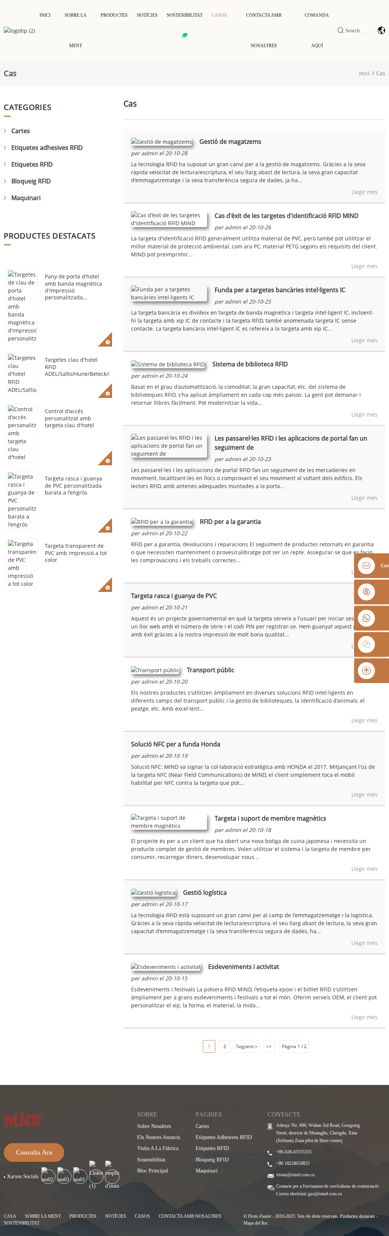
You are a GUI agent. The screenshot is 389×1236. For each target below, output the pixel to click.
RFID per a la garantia (230, 521)
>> (269, 1046)
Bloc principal (152, 1171)
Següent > (247, 1046)
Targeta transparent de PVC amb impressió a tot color (76, 552)
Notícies (147, 15)
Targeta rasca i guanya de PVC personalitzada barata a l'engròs (73, 485)
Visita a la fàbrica (158, 1148)
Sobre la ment (76, 30)
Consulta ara (34, 1152)
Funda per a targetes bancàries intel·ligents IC (280, 290)
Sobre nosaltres (154, 1126)
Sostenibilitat (184, 15)
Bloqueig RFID (31, 181)
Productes (114, 15)
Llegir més (364, 192)
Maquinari (26, 198)
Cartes (20, 131)
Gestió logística (205, 892)
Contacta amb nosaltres (263, 30)
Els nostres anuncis (158, 1137)
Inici (45, 15)
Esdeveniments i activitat (243, 966)
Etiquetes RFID (32, 164)
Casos (219, 15)
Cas (380, 73)
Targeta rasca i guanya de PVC (174, 596)
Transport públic (210, 670)
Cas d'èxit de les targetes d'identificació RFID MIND (287, 216)
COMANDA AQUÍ (317, 30)
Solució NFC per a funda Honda (175, 744)
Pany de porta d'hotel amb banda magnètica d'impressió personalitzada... (73, 287)
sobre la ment (43, 1216)
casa (10, 1216)
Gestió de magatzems (230, 141)
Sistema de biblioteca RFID (250, 364)
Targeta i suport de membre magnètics (270, 818)
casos (142, 1216)
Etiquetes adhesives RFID (47, 147)
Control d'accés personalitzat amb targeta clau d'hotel (69, 417)
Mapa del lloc (256, 1223)
